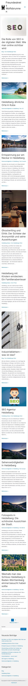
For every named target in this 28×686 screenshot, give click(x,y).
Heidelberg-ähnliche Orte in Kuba (10, 643)
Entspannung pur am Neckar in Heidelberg (12, 645)
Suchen (3, 626)
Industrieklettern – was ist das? (9, 656)
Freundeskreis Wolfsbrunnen (13, 7)
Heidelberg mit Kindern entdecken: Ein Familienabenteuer (14, 276)
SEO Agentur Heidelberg (8, 658)
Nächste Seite (14, 622)
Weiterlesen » (5, 78)
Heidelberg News (6, 243)
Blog (3, 51)
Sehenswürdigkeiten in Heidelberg (10, 108)
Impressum (14, 682)
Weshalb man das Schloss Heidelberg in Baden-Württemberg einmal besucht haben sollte (14, 580)
